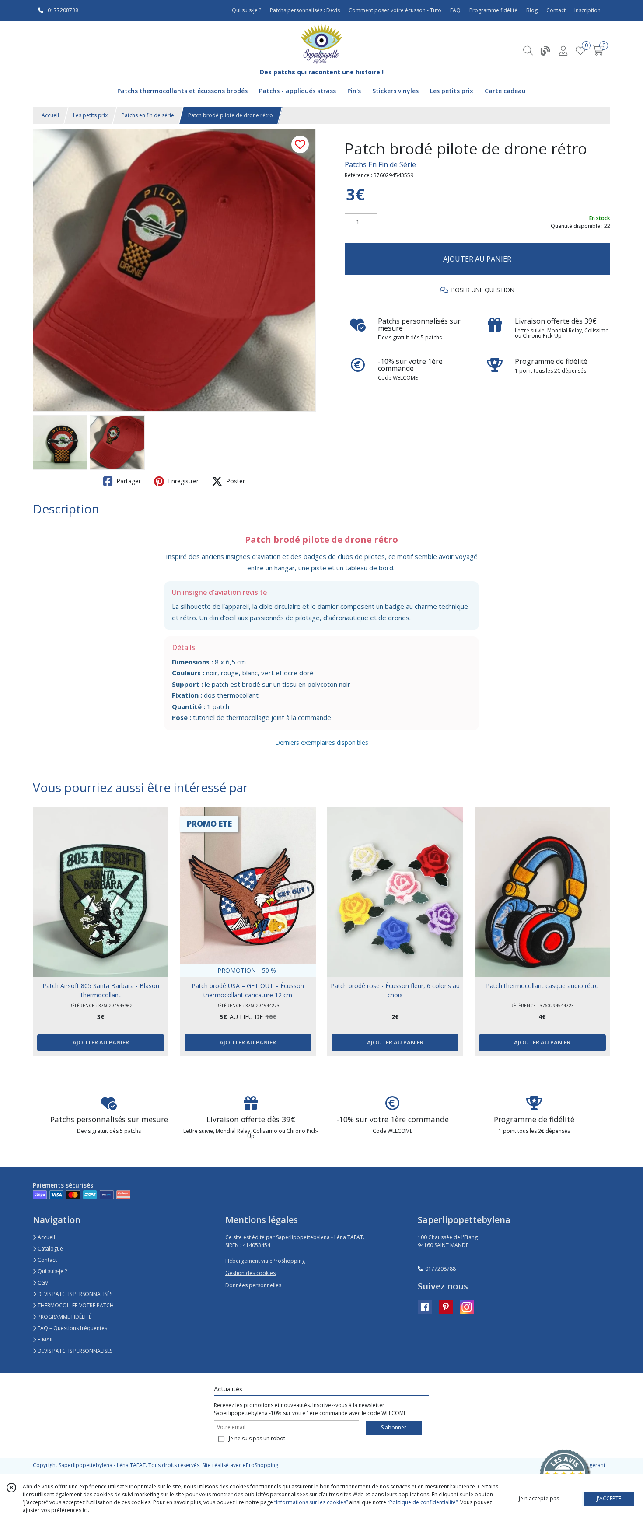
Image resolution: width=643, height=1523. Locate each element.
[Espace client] (563, 50)
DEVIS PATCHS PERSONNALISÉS (74, 1294)
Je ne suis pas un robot (257, 1438)
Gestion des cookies (250, 1273)
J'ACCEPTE (609, 1498)
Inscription (587, 10)
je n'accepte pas (539, 1498)
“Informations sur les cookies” (311, 1502)
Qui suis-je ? (51, 1271)
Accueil (50, 115)
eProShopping (260, 1465)
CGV (42, 1282)
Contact (556, 10)
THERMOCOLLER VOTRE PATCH (75, 1305)
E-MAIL (45, 1339)
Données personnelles (253, 1285)
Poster (234, 481)
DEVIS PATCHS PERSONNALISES (74, 1351)
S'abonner (393, 1427)
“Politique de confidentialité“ (423, 1502)
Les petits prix (90, 115)
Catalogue (49, 1248)
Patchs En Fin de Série (380, 164)
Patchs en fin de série (148, 115)
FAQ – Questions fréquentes (71, 1328)
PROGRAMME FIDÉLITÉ (63, 1316)
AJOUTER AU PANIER (477, 259)
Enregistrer (182, 481)
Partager (128, 481)
